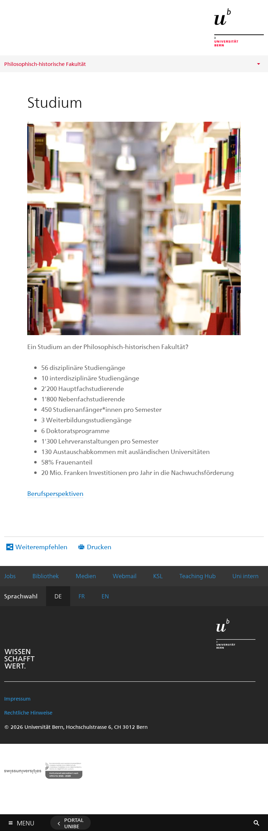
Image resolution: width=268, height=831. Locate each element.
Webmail (124, 576)
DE (58, 596)
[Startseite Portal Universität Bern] (239, 27)
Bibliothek (45, 576)
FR (82, 596)
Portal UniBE (74, 823)
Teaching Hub (197, 576)
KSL (158, 576)
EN (105, 596)
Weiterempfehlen (41, 546)
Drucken (99, 546)
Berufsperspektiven (55, 493)
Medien (86, 576)
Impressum (17, 698)
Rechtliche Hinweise (28, 712)
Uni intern (245, 576)
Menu (25, 821)
